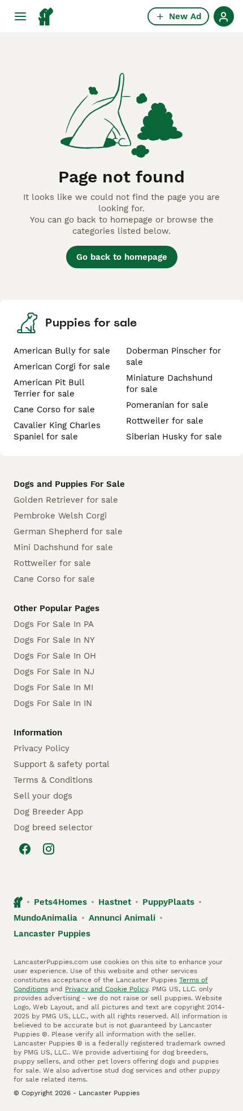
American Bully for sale (62, 351)
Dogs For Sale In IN (53, 703)
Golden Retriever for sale (66, 500)
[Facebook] (25, 849)
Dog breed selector (53, 827)
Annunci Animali (122, 918)
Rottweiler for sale (164, 421)
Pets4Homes (60, 902)
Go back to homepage (121, 257)
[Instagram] (48, 849)
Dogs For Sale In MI (53, 687)
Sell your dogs (43, 796)
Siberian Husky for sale (174, 437)
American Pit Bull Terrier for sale (49, 388)
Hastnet (114, 902)
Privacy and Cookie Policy (106, 989)
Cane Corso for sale (54, 409)
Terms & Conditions (53, 780)
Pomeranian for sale (167, 405)
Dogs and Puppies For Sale (69, 484)
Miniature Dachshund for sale (169, 383)
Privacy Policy (42, 748)
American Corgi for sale (62, 366)
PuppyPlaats (168, 902)
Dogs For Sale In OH (55, 656)
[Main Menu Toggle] (20, 16)
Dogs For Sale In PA (54, 624)
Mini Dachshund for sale (63, 547)
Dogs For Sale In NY (54, 640)
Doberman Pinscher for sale (173, 356)
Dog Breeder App (48, 812)
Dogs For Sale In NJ (54, 671)
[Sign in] (224, 16)
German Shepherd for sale (68, 531)
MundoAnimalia (45, 918)
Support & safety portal (62, 764)
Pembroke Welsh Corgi (60, 516)
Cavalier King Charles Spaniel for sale (57, 431)
